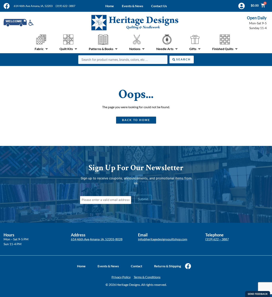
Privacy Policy (121, 277)
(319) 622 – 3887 (217, 239)
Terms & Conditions (147, 277)
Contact (136, 266)
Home (109, 6)
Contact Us (159, 6)
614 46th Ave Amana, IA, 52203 (33, 6)
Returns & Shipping (167, 266)
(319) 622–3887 (65, 6)
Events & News (132, 6)
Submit (143, 199)
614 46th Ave (80, 239)
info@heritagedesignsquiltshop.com (162, 239)
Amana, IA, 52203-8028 (106, 239)
